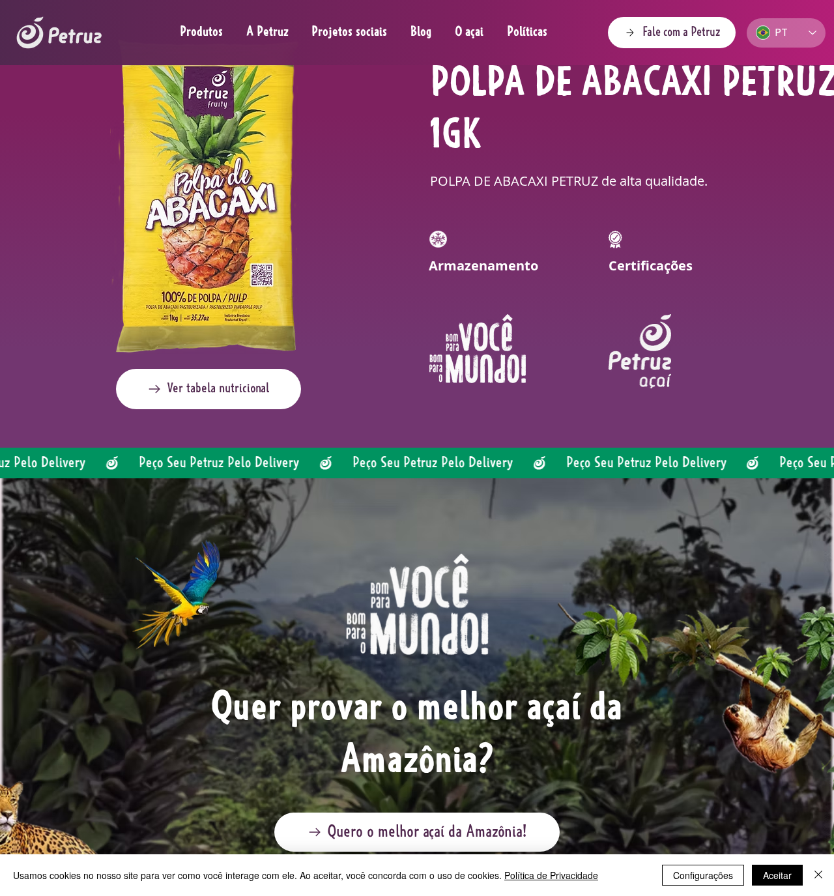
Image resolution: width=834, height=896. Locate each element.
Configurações (703, 875)
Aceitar (777, 875)
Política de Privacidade (551, 875)
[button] (208, 389)
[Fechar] (818, 875)
